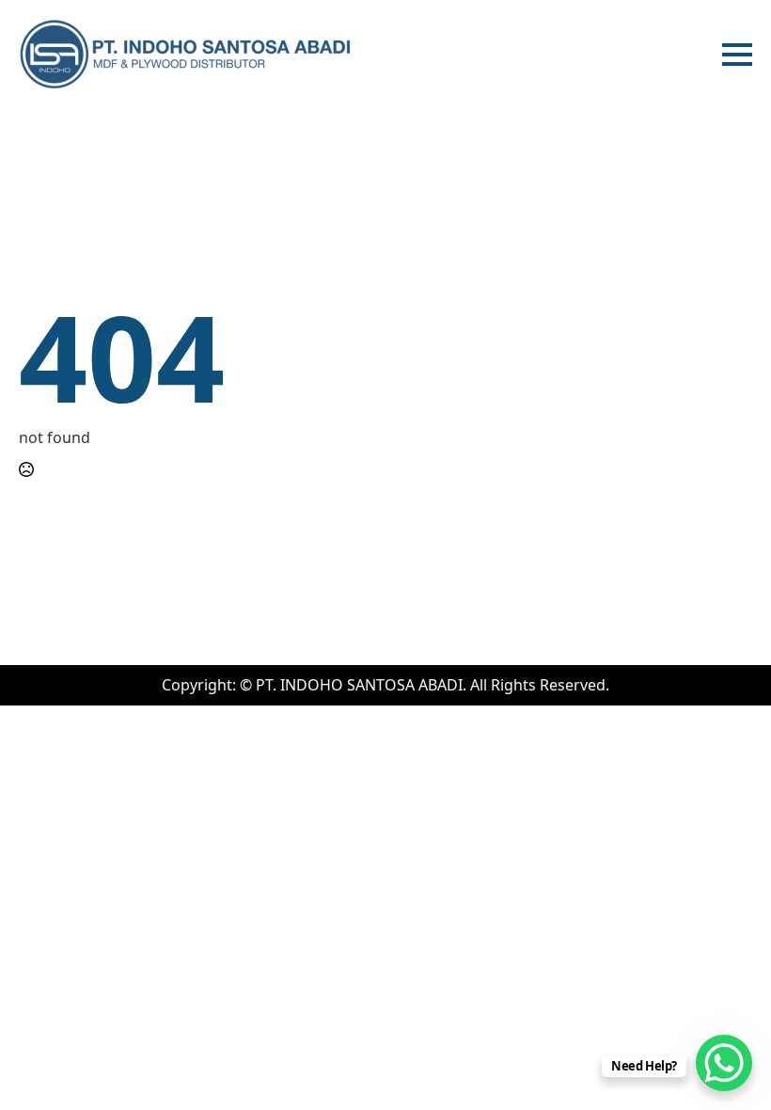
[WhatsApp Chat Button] (724, 1063)
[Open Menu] (737, 55)
